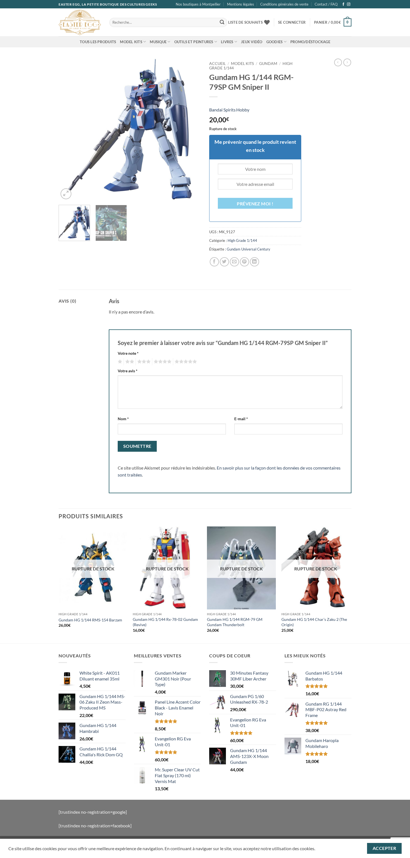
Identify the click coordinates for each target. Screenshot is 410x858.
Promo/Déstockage (310, 42)
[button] (292, 22)
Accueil (217, 63)
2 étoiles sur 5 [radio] (129, 361)
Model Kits (131, 42)
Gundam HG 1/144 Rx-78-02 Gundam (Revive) (165, 622)
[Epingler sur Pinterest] (244, 261)
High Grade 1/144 (242, 240)
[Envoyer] (222, 22)
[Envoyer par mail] (234, 261)
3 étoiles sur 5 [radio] (143, 361)
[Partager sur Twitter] (224, 261)
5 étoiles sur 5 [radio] (185, 361)
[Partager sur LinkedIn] (254, 261)
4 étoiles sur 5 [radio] (162, 361)
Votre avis (128, 370)
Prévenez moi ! (255, 203)
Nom (123, 418)
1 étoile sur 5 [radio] (119, 361)
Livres (227, 42)
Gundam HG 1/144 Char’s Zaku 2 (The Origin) (314, 622)
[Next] (191, 129)
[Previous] (68, 129)
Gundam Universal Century (248, 249)
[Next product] (338, 62)
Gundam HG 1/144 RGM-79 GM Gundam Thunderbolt (234, 622)
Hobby (242, 109)
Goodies (274, 42)
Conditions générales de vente (284, 4)
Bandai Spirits (222, 109)
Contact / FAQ (326, 4)
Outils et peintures (193, 42)
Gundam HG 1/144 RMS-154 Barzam (90, 620)
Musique (158, 42)
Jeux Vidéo (251, 42)
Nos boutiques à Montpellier (198, 4)
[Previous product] (347, 62)
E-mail (241, 418)
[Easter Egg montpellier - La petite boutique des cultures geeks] (80, 22)
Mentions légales (240, 4)
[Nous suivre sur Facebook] (343, 4)
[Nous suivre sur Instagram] (348, 4)
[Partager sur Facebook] (214, 261)
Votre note (128, 353)
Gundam (268, 63)
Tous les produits (98, 42)
